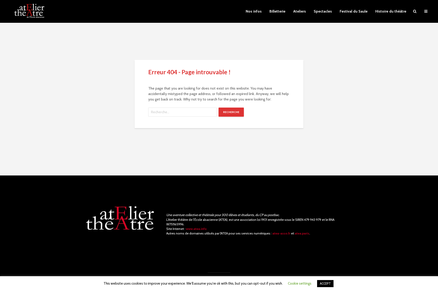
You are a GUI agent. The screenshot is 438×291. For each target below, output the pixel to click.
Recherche (231, 112)
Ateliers (299, 11)
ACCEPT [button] (325, 283)
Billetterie (277, 11)
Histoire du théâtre (390, 11)
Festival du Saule (354, 11)
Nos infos (254, 11)
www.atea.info (196, 229)
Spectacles (323, 11)
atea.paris (302, 233)
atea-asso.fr (281, 233)
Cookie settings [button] (299, 283)
